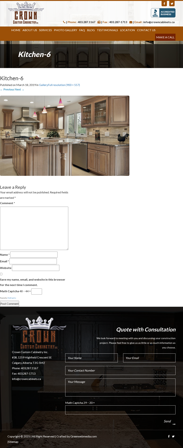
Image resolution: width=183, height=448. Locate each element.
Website (5, 267)
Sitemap (13, 441)
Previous (7, 89)
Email (4, 261)
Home (15, 30)
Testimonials (107, 30)
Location (127, 30)
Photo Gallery (65, 30)
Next (19, 89)
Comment (7, 203)
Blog (91, 30)
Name (5, 254)
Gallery (43, 84)
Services (45, 30)
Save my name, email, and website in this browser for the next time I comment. (32, 282)
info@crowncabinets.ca (26, 378)
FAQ (82, 30)
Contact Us (146, 30)
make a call (165, 37)
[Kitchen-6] (64, 135)
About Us (30, 30)
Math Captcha (9, 291)
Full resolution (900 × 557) (64, 84)
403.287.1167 (29, 368)
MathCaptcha (12, 298)
